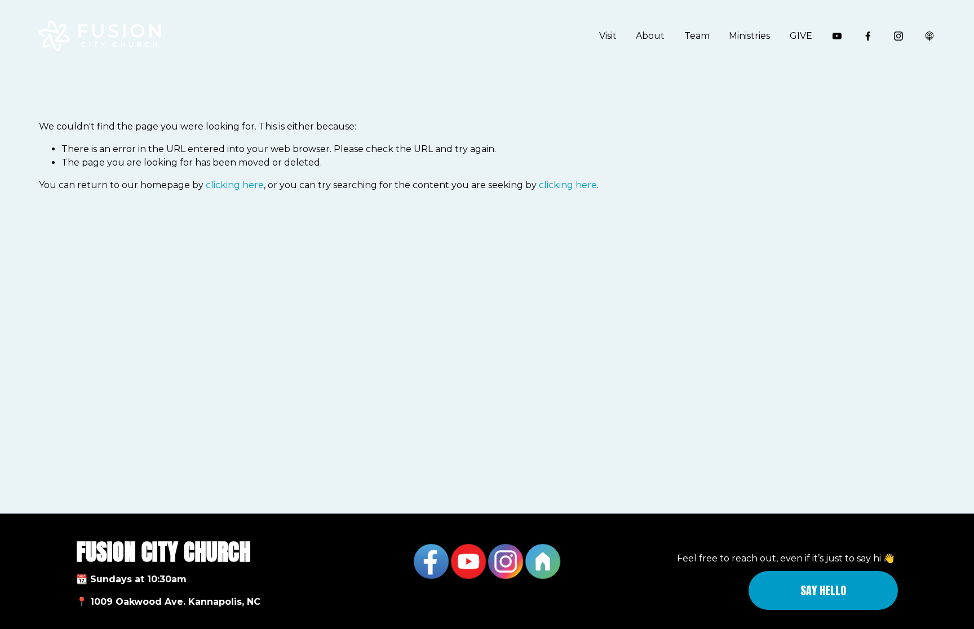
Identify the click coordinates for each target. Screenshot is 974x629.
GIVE (801, 35)
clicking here (235, 185)
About (650, 35)
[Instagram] (898, 36)
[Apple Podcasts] (929, 36)
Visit (608, 35)
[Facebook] (868, 36)
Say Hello (823, 590)
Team (697, 35)
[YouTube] (837, 36)
